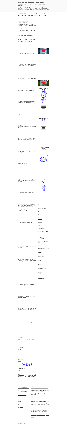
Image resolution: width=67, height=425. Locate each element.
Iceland (44, 178)
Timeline (20, 370)
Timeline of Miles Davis (21, 347)
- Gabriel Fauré (39, 214)
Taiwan (44, 190)
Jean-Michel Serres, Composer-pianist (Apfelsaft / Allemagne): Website (31, 4)
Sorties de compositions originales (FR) (42, 268)
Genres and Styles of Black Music (22, 357)
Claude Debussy (43, 91)
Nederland (43, 181)
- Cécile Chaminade (40, 222)
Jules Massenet (43, 105)
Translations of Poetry (30, 15)
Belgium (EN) (43, 172)
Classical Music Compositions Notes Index (22, 396)
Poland (44, 185)
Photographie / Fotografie (41, 264)
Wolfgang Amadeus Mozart (43, 93)
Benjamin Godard (45, 393)
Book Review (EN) (21, 368)
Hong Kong (43, 177)
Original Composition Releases (23, 13)
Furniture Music (43, 153)
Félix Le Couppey (19, 391)
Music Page (19, 361)
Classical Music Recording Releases (42, 208)
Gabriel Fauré (43, 98)
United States (32, 415)
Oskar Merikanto (43, 99)
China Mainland (43, 173)
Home (18, 13)
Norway (44, 183)
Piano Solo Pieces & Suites (43, 152)
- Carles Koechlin (40, 211)
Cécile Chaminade (43, 103)
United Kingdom (38, 415)
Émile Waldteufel (43, 107)
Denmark (43, 175)
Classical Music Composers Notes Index (22, 395)
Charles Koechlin (43, 96)
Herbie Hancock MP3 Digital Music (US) (27, 365)
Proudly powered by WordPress (21, 423)
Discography (37, 13)
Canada (35, 415)
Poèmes (39, 245)
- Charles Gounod (40, 219)
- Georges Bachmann (40, 225)
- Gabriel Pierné (39, 220)
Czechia (44, 174)
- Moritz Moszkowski (40, 223)
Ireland (44, 179)
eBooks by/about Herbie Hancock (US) (27, 363)
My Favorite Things (40, 260)
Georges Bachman (27, 390)
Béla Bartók (43, 101)
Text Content (35, 15)
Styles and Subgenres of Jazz (21, 352)
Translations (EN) (40, 272)
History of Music (29, 369)
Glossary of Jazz (20, 354)
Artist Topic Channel (33, 397)
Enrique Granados (43, 102)
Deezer (32, 417)
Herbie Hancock (24, 369)
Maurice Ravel (44, 92)
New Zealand (43, 182)
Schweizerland (44, 186)
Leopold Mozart (43, 143)
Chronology (20, 369)
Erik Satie (43, 90)
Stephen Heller (41, 393)
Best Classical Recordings (43, 144)
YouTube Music (44, 15)
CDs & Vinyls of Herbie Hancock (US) (27, 364)
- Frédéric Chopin (40, 217)
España (48, 415)
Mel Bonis (43, 97)
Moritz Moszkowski (43, 100)
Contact (18, 404)
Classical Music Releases (32, 13)
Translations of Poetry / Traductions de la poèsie (43, 243)
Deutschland (43, 415)
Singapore (43, 187)
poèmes (39, 265)
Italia (46, 415)
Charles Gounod (43, 104)
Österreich (43, 184)
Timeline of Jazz (20, 349)
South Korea (43, 188)
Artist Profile (32, 386)
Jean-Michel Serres (25, 21)
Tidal (33, 417)
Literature (19, 399)
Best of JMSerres (43, 149)
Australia (43, 200)
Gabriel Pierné (22, 390)
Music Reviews (19, 15)
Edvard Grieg (35, 393)
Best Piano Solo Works (43, 150)
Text (24, 368)
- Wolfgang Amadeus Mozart (41, 228)
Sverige (44, 189)
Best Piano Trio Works (43, 151)
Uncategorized (39, 273)
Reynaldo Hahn (43, 106)
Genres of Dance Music (21, 359)
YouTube (40, 15)
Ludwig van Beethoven (43, 94)
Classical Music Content (43, 13)
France (41, 415)
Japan (43, 180)
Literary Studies (24, 15)
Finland (44, 176)
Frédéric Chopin (43, 95)
